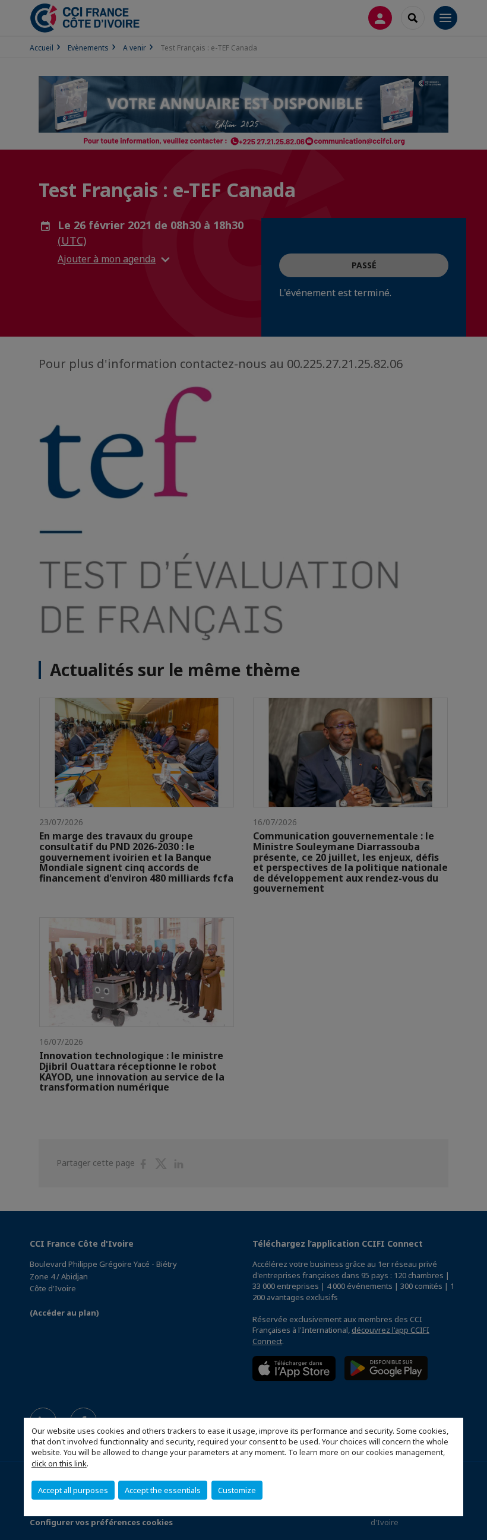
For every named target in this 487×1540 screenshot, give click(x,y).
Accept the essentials (163, 1490)
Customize (237, 1490)
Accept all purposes (73, 1490)
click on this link (59, 1463)
